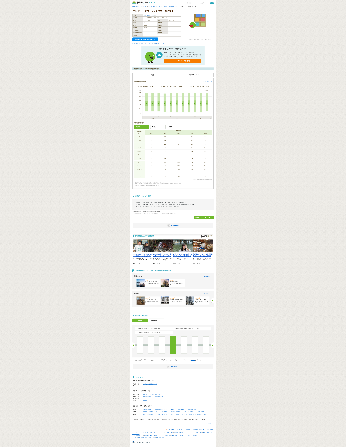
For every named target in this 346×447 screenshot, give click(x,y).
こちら (193, 360)
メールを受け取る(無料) (182, 61)
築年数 (154, 127)
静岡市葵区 (172, 6)
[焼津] (206, 345)
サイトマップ (180, 429)
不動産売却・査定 (148, 435)
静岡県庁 (145, 400)
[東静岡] (162, 345)
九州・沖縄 (161, 437)
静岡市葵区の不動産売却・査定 (145, 39)
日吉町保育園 (200, 411)
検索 (213, 3)
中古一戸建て (206, 432)
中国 (157, 437)
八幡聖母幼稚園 (147, 409)
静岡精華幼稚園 (192, 409)
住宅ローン (167, 435)
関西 (151, 437)
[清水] (140, 345)
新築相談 (155, 435)
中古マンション (192, 432)
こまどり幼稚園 (170, 409)
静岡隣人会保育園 (175, 411)
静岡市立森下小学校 (162, 414)
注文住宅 (134, 435)
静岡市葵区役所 (156, 394)
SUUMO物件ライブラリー (155, 6)
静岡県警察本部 (159, 396)
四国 (154, 437)
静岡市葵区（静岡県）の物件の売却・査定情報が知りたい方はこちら (150, 44)
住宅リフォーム (139, 435)
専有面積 (138, 127)
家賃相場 (176, 432)
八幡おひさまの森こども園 (150, 411)
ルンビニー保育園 (188, 411)
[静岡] (173, 345)
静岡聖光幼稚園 (159, 409)
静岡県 (165, 6)
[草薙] (151, 345)
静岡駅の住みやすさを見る (204, 217)
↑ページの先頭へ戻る (209, 423)
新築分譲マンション (183, 432)
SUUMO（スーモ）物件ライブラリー (144, 2)
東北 (136, 437)
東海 (149, 437)
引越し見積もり (161, 435)
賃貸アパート (164, 432)
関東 (139, 437)
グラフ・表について (207, 81)
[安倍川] (184, 345)
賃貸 (151, 432)
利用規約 (188, 429)
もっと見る (206, 276)
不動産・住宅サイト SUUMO (139, 6)
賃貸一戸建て (170, 432)
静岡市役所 (146, 394)
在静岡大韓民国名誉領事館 (150, 384)
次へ (212, 345)
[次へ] (212, 300)
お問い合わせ (210, 429)
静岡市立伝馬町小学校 (177, 414)
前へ (133, 345)
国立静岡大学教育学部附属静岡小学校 (196, 414)
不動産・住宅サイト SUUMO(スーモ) (140, 432)
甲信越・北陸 (144, 437)
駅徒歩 (170, 127)
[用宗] (195, 345)
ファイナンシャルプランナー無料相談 (188, 435)
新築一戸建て (199, 432)
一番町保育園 (164, 411)
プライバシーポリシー (198, 429)
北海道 (133, 437)
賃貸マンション (156, 432)
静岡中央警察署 (147, 396)
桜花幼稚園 (181, 409)
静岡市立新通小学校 (148, 414)
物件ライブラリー (175, 435)
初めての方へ (170, 429)
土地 (211, 432)
